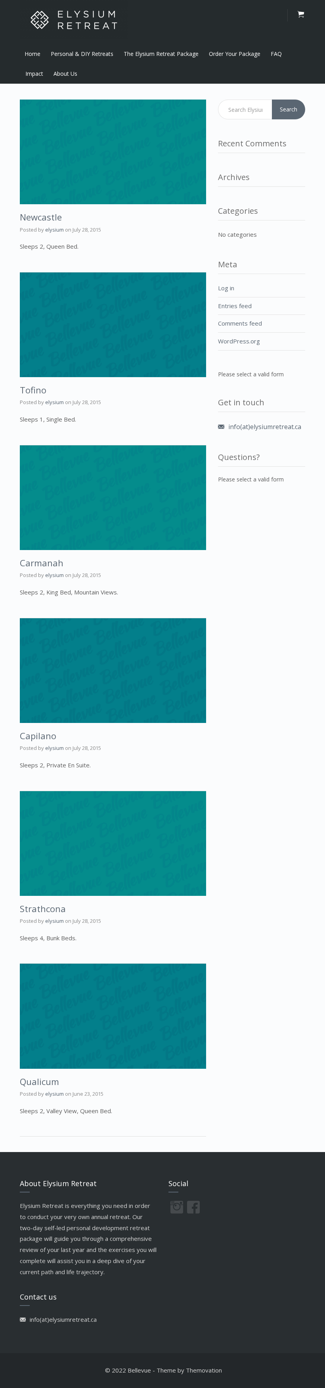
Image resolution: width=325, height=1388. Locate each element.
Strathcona (43, 908)
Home (32, 54)
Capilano (38, 736)
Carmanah (41, 563)
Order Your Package (234, 54)
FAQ (276, 54)
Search (288, 109)
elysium (54, 229)
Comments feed (240, 323)
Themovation (204, 1370)
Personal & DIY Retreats (82, 54)
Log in (226, 288)
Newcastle (41, 217)
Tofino (33, 390)
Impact (34, 73)
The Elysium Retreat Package (161, 54)
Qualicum (39, 1081)
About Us (65, 73)
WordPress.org (239, 341)
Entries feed (235, 306)
